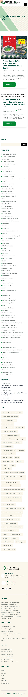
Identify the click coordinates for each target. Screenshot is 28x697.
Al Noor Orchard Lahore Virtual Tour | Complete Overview (13, 639)
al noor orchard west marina (10, 416)
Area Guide (5, 181)
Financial (4, 233)
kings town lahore (7, 457)
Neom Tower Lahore (7, 283)
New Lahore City (6, 285)
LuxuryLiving (19, 461)
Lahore (4, 260)
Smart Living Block (7, 340)
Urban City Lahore (7, 362)
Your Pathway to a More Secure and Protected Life (12, 386)
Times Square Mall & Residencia (10, 352)
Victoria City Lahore (7, 365)
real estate (5, 538)
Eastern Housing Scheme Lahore (10, 221)
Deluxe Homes (6, 211)
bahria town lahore (8, 424)
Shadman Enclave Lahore (8, 330)
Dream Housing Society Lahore (10, 218)
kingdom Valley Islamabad (9, 255)
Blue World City (6, 203)
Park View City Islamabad (9, 300)
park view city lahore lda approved (12, 516)
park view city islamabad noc (10, 482)
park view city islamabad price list (12, 497)
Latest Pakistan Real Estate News (10, 662)
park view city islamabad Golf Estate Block (12, 477)
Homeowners (5, 241)
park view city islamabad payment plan (13, 489)
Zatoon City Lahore (7, 374)
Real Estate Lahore (8, 542)
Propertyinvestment (16, 534)
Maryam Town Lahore (7, 278)
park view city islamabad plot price (12, 493)
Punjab (4, 305)
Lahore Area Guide (7, 263)
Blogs (3, 199)
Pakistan (4, 293)
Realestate (15, 538)
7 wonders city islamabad (9, 154)
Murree (4, 280)
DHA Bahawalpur (6, 213)
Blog (2, 675)
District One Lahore (7, 216)
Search (3, 139)
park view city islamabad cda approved (13, 472)
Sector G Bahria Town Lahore (9, 325)
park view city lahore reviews (10, 530)
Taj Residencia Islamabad (8, 347)
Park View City (6, 298)
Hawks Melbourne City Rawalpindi (11, 236)
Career (3, 678)
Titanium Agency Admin (9, 70)
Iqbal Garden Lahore (7, 251)
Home (3, 670)
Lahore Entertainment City (9, 265)
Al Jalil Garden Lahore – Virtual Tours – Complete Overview (11, 635)
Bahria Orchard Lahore (8, 184)
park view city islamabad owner (11, 486)
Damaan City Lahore (7, 208)
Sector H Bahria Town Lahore (9, 327)
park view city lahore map (9, 523)
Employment (5, 223)
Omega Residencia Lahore (9, 290)
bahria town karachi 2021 (9, 420)
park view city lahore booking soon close (13, 508)
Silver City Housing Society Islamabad (12, 335)
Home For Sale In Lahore (8, 238)
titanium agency (20, 542)
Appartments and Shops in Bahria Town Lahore (14, 179)
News (3, 288)
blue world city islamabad (9, 431)
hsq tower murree (7, 446)
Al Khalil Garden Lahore (8, 161)
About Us (3, 673)
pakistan (12, 465)
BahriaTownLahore (7, 428)
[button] (25, 4)
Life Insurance (6, 270)
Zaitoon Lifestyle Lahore (8, 367)
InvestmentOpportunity (9, 450)
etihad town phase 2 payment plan (12, 442)
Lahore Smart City (7, 268)
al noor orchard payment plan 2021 (12, 413)
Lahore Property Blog (6, 629)
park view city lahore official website (12, 527)
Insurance (5, 248)
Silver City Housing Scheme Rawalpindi (12, 332)
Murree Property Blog (7, 631)
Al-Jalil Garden (6, 166)
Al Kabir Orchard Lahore (8, 156)
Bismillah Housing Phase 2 (9, 196)
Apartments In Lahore (8, 176)
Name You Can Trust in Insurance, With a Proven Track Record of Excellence (13, 401)
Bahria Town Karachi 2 (8, 189)
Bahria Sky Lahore (7, 186)
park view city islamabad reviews (11, 501)
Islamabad (5, 253)
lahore (17, 457)
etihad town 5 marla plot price (11, 435)
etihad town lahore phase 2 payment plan (14, 439)
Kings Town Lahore (7, 258)
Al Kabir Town (5, 159)
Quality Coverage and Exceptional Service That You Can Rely (14, 394)
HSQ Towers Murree (7, 246)
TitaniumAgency (7, 545)
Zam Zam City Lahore (7, 372)
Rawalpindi (5, 310)
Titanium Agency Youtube (8, 626)
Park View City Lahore (8, 303)
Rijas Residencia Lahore (8, 315)
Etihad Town (5, 226)
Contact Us (4, 680)
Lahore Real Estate (8, 461)
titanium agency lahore (9, 549)
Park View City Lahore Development (12, 512)
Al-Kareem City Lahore (8, 171)
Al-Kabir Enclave (6, 169)
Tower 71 (4, 355)
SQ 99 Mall (5, 345)
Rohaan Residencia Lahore (9, 318)
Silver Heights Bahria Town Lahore (11, 337)
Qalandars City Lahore (8, 308)
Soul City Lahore (6, 342)
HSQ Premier (5, 243)
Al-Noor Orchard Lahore (8, 174)
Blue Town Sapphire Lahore (9, 201)
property (5, 534)
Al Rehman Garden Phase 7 (9, 164)
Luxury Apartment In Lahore (9, 273)
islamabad (21, 450)
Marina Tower (5, 275)
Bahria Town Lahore (7, 191)
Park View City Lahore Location (11, 519)
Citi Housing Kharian (7, 206)
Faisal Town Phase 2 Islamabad (10, 231)
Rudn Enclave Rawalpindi (8, 320)
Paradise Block (6, 295)
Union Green (5, 360)
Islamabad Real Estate (9, 454)
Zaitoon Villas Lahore (7, 370)
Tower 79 (4, 357)
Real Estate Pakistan (7, 313)
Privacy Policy (5, 683)
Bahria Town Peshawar (8, 194)
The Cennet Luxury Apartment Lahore (12, 350)
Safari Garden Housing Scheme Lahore (12, 322)
